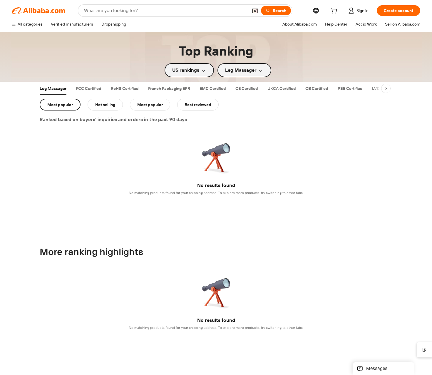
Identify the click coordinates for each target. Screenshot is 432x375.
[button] (255, 10)
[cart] (335, 11)
